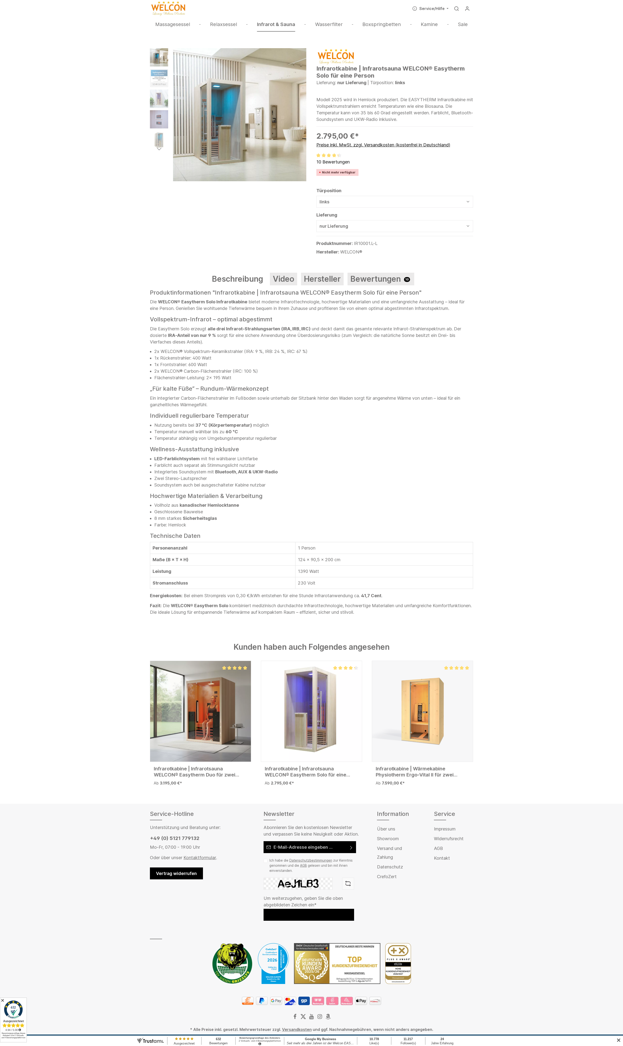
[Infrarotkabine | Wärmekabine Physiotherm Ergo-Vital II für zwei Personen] (422, 711)
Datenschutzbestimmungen (310, 860)
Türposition (328, 190)
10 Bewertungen (333, 161)
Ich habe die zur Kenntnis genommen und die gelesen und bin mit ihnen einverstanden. (311, 865)
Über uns (386, 828)
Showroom (388, 838)
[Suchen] (456, 8)
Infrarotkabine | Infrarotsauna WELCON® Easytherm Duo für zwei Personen (194, 772)
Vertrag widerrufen (176, 873)
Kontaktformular (199, 857)
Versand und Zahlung (389, 853)
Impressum (445, 828)
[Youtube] (312, 1017)
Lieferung (326, 214)
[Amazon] (328, 1017)
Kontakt (442, 858)
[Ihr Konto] (467, 8)
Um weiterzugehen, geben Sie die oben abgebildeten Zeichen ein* (303, 901)
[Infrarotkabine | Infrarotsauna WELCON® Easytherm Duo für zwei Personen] (200, 711)
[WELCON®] (335, 56)
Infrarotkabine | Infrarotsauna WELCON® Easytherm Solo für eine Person (305, 772)
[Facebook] (295, 1017)
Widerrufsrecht (449, 838)
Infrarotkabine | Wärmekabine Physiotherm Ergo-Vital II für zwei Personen (415, 772)
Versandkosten (297, 1029)
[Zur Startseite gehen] (168, 8)
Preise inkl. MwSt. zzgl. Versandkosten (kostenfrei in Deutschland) (383, 144)
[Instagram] (320, 1017)
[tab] (237, 279)
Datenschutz (390, 866)
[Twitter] (304, 1017)
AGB (303, 865)
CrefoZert (387, 876)
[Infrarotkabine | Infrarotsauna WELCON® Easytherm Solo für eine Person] (311, 711)
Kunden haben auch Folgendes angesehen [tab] (312, 647)
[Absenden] (351, 847)
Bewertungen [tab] (379, 279)
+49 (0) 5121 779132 (174, 838)
